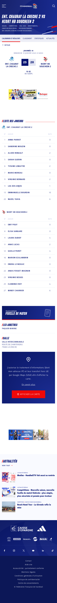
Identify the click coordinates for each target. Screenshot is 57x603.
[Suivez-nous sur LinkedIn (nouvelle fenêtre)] (43, 551)
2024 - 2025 (22, 26)
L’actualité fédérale (22, 472)
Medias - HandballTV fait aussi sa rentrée (36, 475)
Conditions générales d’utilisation (28, 576)
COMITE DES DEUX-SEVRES (9, 28)
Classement (27, 38)
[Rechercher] (53, 6)
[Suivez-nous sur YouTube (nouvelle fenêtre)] (33, 551)
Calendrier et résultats (11, 38)
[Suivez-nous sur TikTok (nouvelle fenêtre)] (53, 551)
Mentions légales (28, 572)
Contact (28, 561)
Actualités (50, 38)
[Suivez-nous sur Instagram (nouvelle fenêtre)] (14, 551)
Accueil (4, 26)
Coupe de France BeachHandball (33, 502)
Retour (7, 45)
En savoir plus (28, 384)
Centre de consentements (28, 583)
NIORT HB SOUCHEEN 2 (45, 65)
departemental (33, 26)
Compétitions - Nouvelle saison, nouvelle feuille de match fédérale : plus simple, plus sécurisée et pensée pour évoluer (35, 493)
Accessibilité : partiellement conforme (28, 568)
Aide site (28, 565)
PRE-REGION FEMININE (25, 28)
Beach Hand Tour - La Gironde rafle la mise (34, 506)
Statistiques (39, 38)
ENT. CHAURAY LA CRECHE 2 (11, 65)
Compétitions (13, 26)
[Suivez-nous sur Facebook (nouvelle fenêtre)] (4, 551)
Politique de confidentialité (28, 579)
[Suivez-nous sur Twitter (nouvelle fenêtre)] (24, 551)
